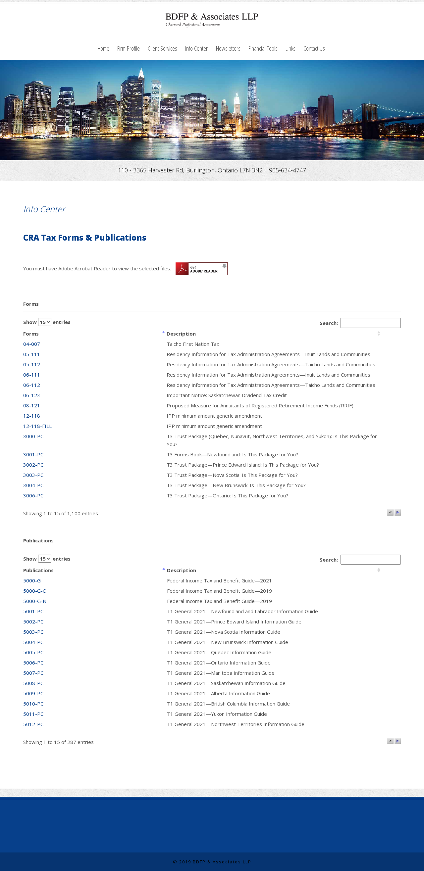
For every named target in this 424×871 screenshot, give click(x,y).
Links (290, 48)
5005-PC (33, 652)
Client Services (162, 48)
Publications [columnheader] (38, 570)
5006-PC (33, 662)
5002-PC (33, 621)
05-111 (31, 354)
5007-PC (33, 672)
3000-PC (33, 436)
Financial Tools (263, 48)
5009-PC (33, 693)
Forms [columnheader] (31, 333)
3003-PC (33, 475)
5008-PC (33, 683)
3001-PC (33, 454)
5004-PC (33, 642)
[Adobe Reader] (200, 268)
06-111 (31, 374)
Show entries (47, 322)
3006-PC (33, 495)
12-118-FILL (37, 426)
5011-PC (33, 714)
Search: (330, 323)
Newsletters (228, 48)
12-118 (31, 415)
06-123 (31, 395)
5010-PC (33, 703)
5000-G (32, 580)
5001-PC (33, 611)
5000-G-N (34, 601)
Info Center (196, 48)
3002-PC (33, 464)
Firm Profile (128, 48)
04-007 (31, 344)
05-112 (31, 364)
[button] (390, 512)
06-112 (31, 385)
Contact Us (314, 48)
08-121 (31, 405)
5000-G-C (34, 590)
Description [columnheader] (181, 333)
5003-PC (33, 631)
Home (103, 48)
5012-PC (33, 724)
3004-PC (33, 485)
